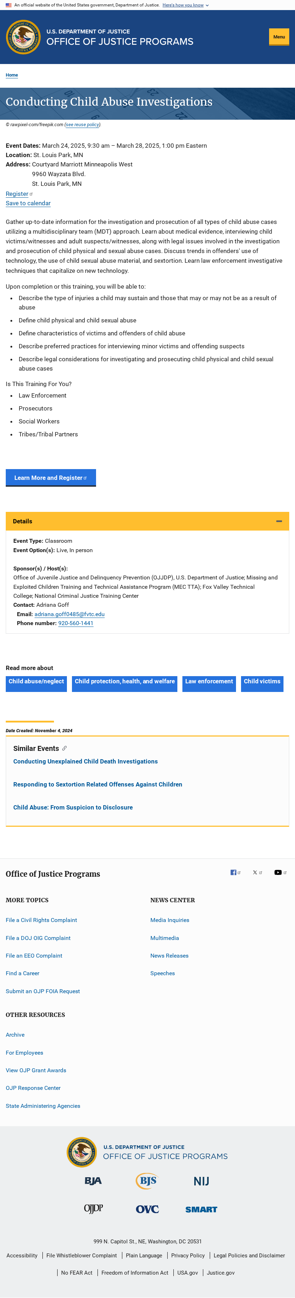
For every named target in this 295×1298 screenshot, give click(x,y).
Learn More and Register (48, 477)
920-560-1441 (76, 623)
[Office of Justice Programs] (23, 37)
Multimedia (164, 938)
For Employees (24, 1052)
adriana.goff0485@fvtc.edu (70, 614)
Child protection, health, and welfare (124, 681)
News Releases (169, 955)
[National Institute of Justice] (201, 1186)
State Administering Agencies (43, 1105)
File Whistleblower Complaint (81, 1255)
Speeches (162, 973)
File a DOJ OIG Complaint (38, 938)
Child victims (262, 681)
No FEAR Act (76, 1273)
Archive (15, 1034)
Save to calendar (28, 203)
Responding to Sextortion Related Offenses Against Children (97, 784)
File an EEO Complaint (34, 955)
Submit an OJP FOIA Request (43, 991)
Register (17, 193)
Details (22, 521)
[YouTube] (282, 877)
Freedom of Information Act (134, 1273)
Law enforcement (209, 681)
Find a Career (22, 973)
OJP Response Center (33, 1087)
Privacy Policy (188, 1255)
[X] (260, 877)
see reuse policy (82, 124)
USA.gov (187, 1273)
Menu (279, 37)
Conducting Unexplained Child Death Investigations (85, 761)
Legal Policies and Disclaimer (249, 1255)
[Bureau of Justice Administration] (93, 1186)
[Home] (120, 37)
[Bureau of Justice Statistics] (147, 1191)
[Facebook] (238, 877)
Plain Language (144, 1255)
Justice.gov (221, 1273)
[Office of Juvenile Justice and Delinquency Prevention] (93, 1215)
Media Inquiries (169, 920)
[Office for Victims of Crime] (147, 1214)
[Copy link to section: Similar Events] (63, 747)
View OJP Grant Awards (36, 1070)
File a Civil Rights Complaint (41, 920)
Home (12, 75)
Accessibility (21, 1255)
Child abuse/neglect (36, 681)
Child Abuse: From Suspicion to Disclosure (73, 807)
